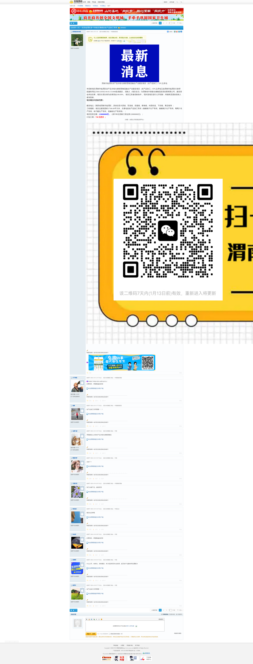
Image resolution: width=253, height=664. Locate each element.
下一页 (179, 23)
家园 (88, 2)
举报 (180, 373)
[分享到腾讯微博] (179, 31)
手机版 (94, 2)
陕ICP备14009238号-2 (136, 653)
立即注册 (171, 2)
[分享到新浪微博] (177, 31)
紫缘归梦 (75, 458)
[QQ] (146, 653)
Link (94, 619)
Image (92, 619)
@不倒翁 (75, 377)
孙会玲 (74, 534)
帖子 (109, 6)
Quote (97, 619)
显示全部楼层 (103, 31)
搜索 (177, 2)
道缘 (74, 405)
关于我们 (137, 645)
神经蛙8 (75, 509)
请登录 (165, 2)
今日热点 (95, 6)
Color (89, 619)
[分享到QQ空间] (175, 31)
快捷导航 (181, 2)
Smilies (101, 619)
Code (99, 619)
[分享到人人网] (181, 31)
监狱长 (74, 585)
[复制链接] (123, 27)
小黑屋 (122, 645)
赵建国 (74, 559)
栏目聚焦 (80, 6)
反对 (103, 400)
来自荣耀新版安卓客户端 (95, 388)
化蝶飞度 (75, 431)
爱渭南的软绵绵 (77, 31)
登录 (99, 40)
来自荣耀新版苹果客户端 (95, 593)
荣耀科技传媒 (126, 653)
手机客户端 (130, 645)
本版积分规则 (177, 633)
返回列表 (155, 23)
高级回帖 (165, 614)
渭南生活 (88, 6)
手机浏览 (115, 645)
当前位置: (73, 6)
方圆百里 (75, 483)
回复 (90, 373)
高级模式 (161, 619)
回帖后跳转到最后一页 (116, 634)
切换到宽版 (101, 2)
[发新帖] (73, 23)
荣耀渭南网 (119, 648)
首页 (84, 2)
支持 (96, 400)
